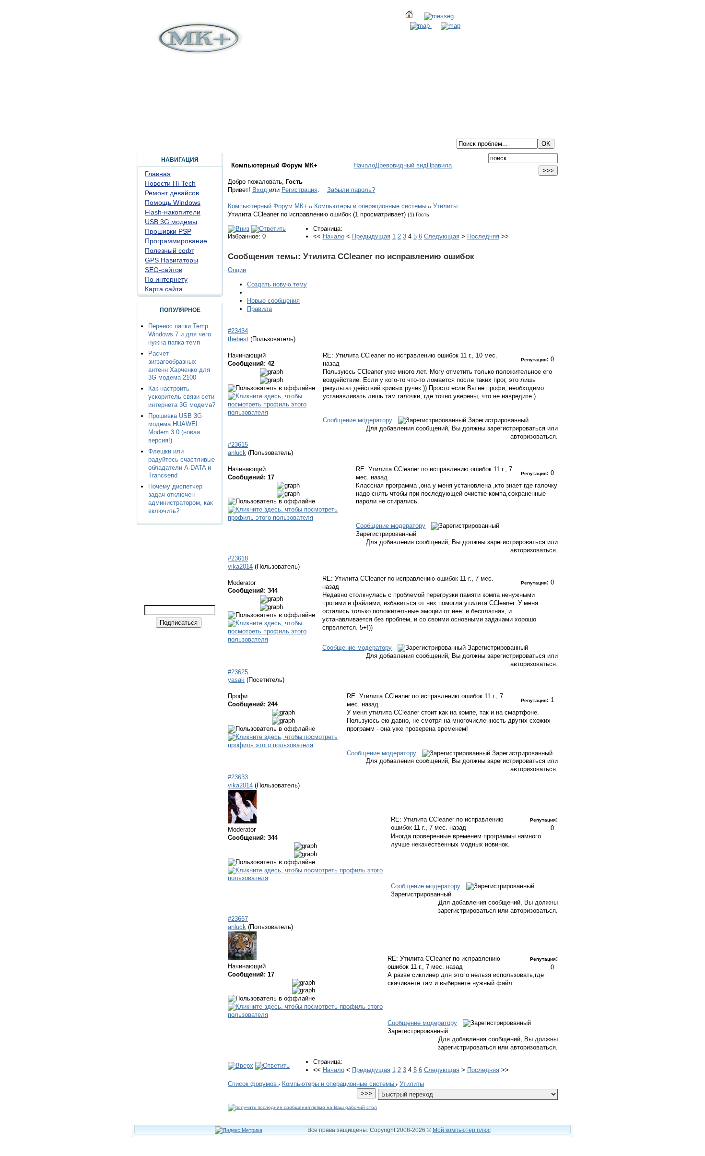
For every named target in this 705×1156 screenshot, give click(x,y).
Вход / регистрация (298, 131)
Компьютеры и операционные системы (370, 206)
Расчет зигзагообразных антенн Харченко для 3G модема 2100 (179, 365)
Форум (179, 131)
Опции (237, 270)
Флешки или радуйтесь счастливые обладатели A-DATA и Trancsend (181, 463)
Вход (260, 189)
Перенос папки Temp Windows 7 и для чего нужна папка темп (179, 334)
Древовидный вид (401, 165)
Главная (149, 131)
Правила (439, 165)
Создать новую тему (277, 284)
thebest (238, 339)
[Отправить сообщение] (434, 16)
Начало (364, 165)
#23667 (238, 918)
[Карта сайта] (416, 25)
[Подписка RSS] (446, 25)
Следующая (441, 236)
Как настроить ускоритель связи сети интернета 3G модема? (181, 396)
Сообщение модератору (357, 420)
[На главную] (198, 52)
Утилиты (445, 206)
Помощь (210, 131)
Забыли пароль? (351, 189)
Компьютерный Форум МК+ (267, 206)
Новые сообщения (273, 300)
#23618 (238, 558)
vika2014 (240, 566)
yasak (236, 679)
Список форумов (253, 1083)
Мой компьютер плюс (462, 1130)
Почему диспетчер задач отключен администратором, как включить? (180, 498)
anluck (237, 452)
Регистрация (299, 189)
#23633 (238, 777)
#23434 (238, 330)
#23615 (238, 444)
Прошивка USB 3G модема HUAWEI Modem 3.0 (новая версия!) (175, 428)
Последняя (483, 236)
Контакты (246, 131)
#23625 (238, 672)
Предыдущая (371, 236)
